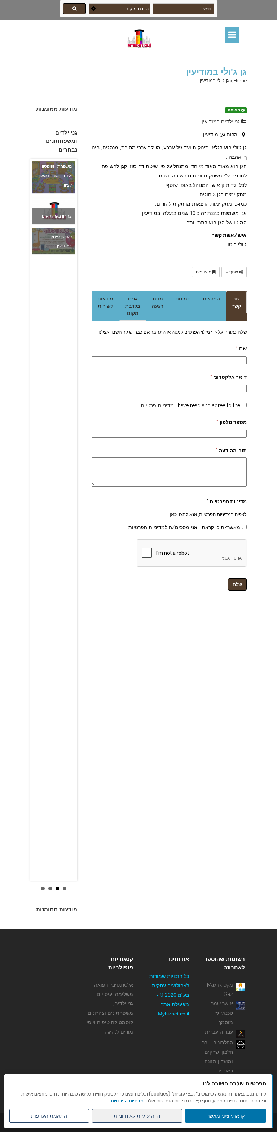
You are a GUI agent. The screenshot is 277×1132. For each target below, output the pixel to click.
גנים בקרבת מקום (132, 306)
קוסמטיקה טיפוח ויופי (110, 1022)
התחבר (158, 332)
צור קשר (236, 302)
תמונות (183, 299)
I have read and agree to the (190, 405)
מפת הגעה (157, 302)
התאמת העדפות (49, 1116)
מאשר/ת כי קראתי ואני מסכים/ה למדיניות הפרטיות (184, 527)
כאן (173, 514)
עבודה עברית (219, 1032)
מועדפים (204, 272)
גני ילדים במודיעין (221, 121)
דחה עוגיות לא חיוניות (137, 1116)
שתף (233, 272)
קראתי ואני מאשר (226, 1116)
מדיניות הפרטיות (127, 1101)
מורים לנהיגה (119, 1032)
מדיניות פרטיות (157, 405)
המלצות (211, 299)
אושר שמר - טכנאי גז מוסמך (220, 1013)
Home (240, 80)
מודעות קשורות (105, 302)
